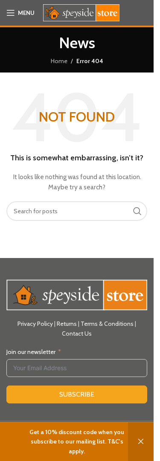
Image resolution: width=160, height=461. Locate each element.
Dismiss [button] (141, 441)
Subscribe (76, 394)
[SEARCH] (137, 211)
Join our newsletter (30, 352)
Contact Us (77, 333)
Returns (67, 324)
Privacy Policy (35, 324)
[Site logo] (81, 12)
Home (59, 61)
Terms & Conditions (107, 324)
